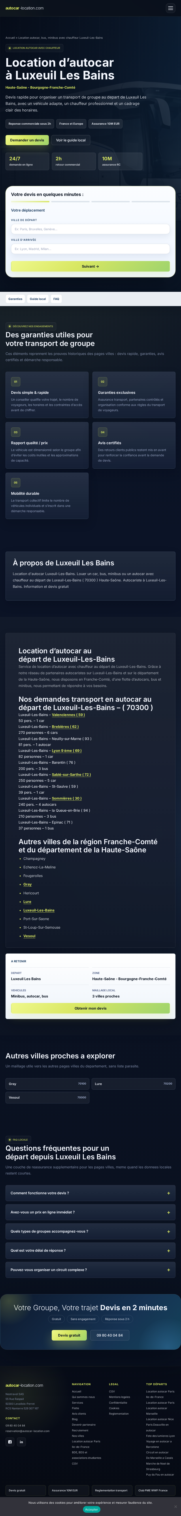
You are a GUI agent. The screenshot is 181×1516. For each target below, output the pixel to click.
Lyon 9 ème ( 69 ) (67, 750)
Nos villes (78, 1435)
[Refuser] (175, 1506)
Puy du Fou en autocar (160, 1474)
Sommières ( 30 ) (67, 798)
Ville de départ (24, 220)
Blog (74, 1419)
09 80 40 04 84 (110, 1335)
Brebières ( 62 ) (65, 726)
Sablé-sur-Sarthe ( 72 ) (71, 774)
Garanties (15, 299)
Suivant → (90, 266)
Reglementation (119, 1413)
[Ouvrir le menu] (170, 8)
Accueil (10, 37)
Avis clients (79, 1413)
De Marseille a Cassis (159, 1457)
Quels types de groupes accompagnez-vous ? (49, 1231)
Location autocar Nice (160, 1419)
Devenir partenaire (84, 1424)
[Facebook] (10, 1441)
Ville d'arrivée (23, 239)
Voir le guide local (71, 140)
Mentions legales (119, 1397)
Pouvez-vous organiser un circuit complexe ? (49, 1270)
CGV (75, 1463)
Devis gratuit (69, 1335)
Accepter (91, 1509)
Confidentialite (118, 1402)
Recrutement (80, 1430)
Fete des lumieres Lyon (160, 1435)
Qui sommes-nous (83, 1397)
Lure (27, 901)
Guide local (38, 299)
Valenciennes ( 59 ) (68, 714)
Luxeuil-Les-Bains (39, 910)
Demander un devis (27, 140)
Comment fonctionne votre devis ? (40, 1193)
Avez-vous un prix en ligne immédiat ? (43, 1212)
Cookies (114, 1408)
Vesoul (29, 936)
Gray (27, 884)
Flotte (75, 1408)
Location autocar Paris (160, 1402)
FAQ (56, 299)
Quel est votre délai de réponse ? (38, 1250)
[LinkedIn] (21, 1441)
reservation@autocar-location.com (28, 1431)
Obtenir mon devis (91, 1008)
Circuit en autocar (157, 1452)
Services (77, 1402)
